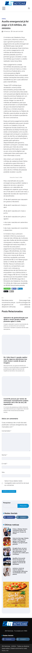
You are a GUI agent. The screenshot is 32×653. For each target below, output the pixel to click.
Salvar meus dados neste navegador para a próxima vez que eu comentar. (17, 483)
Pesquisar (7, 503)
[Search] (29, 8)
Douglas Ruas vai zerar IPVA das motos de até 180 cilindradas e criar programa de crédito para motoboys (21, 551)
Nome (4, 455)
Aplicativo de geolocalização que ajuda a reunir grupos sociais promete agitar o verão (16, 319)
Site (3, 472)
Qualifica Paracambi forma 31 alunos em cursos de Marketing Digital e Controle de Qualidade (19, 561)
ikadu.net (5, 650)
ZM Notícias (6, 31)
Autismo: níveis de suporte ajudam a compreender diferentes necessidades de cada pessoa (20, 571)
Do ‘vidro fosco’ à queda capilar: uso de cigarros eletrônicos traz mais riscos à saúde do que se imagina (15, 360)
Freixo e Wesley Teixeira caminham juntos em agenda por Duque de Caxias (20, 531)
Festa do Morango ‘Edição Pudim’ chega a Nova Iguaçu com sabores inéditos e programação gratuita (21, 541)
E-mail (4, 463)
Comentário (6, 431)
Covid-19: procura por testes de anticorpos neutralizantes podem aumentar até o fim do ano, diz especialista (16, 401)
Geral (4, 18)
